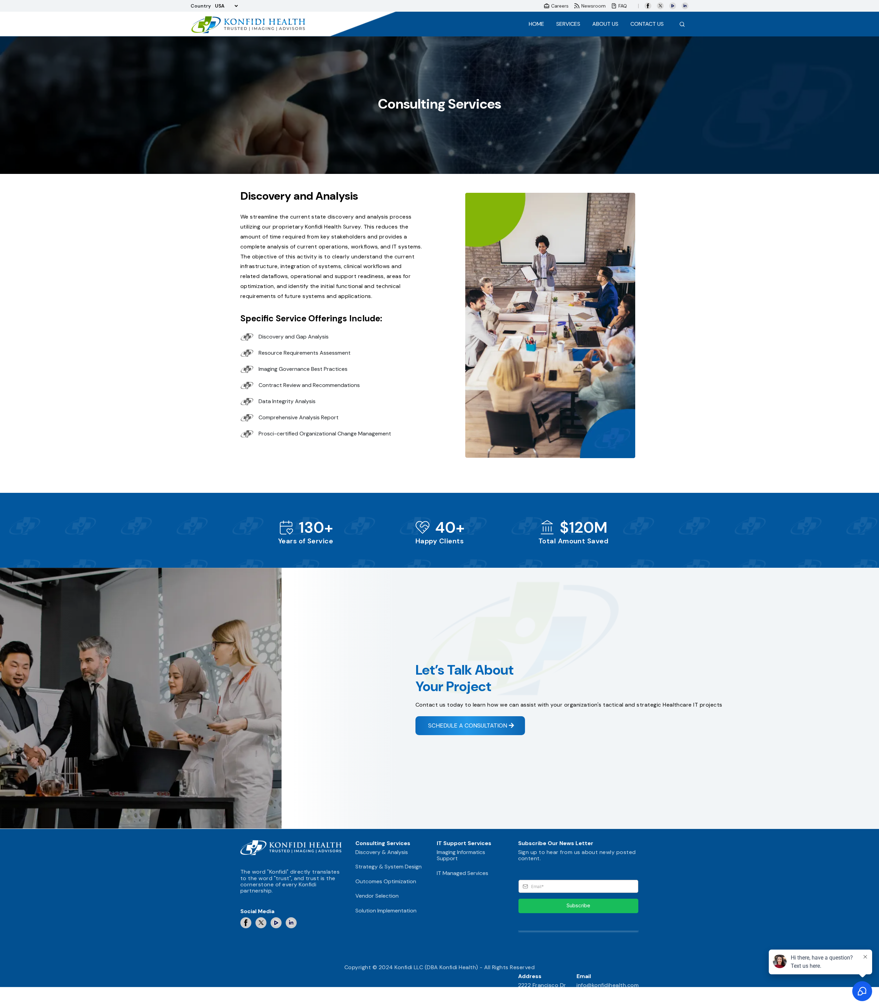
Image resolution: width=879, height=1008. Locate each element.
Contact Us (647, 23)
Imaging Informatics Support (461, 855)
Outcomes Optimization (385, 881)
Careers (560, 6)
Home (536, 25)
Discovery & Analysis (381, 852)
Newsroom (593, 6)
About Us (605, 23)
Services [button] (568, 23)
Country (201, 6)
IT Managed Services (462, 873)
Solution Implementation (385, 910)
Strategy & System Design (388, 866)
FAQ (622, 6)
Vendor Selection (377, 895)
